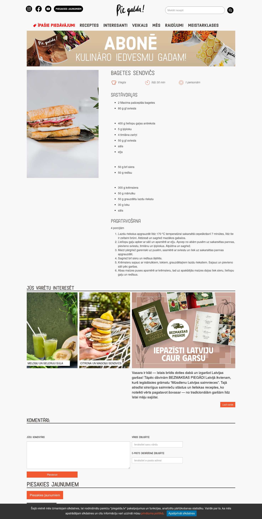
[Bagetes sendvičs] (63, 124)
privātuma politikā (152, 513)
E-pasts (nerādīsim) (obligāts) (148, 453)
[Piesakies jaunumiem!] (68, 9)
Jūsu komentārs (36, 437)
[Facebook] (38, 9)
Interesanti (115, 25)
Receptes (89, 25)
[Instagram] (29, 9)
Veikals (140, 25)
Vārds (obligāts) (140, 437)
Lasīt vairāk (227, 404)
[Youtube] (48, 9)
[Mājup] (131, 10)
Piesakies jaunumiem (45, 495)
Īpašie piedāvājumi (56, 25)
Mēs (156, 25)
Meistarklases (203, 25)
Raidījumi (174, 25)
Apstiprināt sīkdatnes (181, 513)
